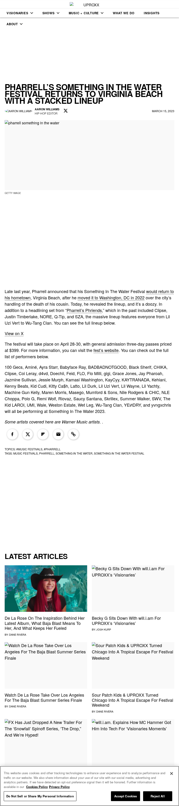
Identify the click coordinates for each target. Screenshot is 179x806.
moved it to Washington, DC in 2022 (111, 297)
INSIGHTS (152, 13)
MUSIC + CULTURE (84, 13)
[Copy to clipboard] (73, 434)
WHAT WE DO (123, 13)
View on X (14, 333)
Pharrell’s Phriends (84, 310)
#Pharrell (52, 449)
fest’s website (106, 350)
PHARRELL (46, 453)
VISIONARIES (17, 13)
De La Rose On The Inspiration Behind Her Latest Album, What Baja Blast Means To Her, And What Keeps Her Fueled (45, 623)
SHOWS (48, 13)
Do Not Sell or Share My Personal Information (40, 796)
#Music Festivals (29, 449)
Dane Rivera (17, 634)
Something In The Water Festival (119, 453)
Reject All (158, 796)
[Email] (58, 434)
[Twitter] (27, 434)
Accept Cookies (125, 796)
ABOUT (12, 24)
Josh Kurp (103, 629)
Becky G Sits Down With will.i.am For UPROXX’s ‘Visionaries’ (126, 620)
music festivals (25, 453)
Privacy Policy (59, 787)
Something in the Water (74, 453)
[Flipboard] (43, 434)
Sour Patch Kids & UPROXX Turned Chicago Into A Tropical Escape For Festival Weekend (132, 700)
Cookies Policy (37, 787)
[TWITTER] (65, 111)
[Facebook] (12, 434)
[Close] (171, 773)
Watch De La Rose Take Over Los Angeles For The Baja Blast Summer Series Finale (44, 697)
